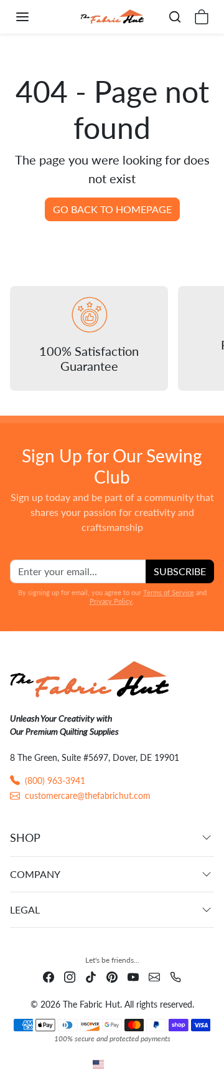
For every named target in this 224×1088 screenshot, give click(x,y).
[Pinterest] (112, 976)
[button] (34, 17)
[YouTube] (133, 976)
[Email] (154, 976)
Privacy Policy (111, 601)
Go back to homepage (112, 209)
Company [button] (35, 874)
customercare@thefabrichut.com (88, 795)
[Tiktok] (90, 976)
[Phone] (175, 976)
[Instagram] (69, 976)
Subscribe (180, 571)
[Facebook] (48, 976)
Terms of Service (168, 592)
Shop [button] (25, 837)
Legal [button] (25, 909)
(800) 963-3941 (55, 780)
